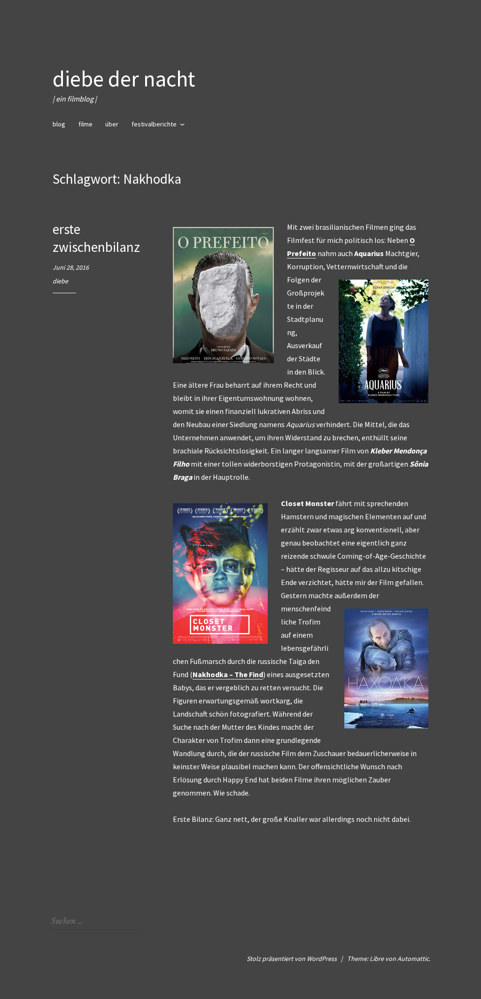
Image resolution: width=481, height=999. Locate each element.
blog (59, 124)
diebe (60, 281)
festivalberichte (154, 124)
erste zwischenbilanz (96, 238)
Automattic (413, 958)
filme (85, 124)
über (111, 124)
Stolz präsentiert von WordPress (292, 958)
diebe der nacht (124, 79)
